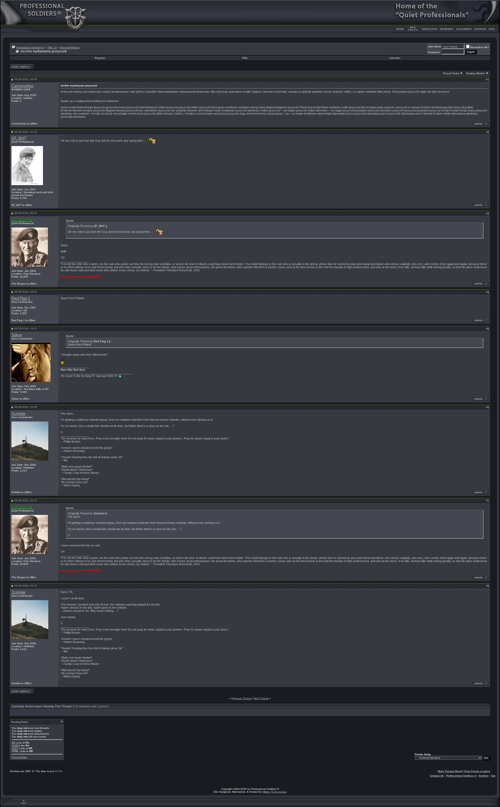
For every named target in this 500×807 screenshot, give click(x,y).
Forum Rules (19, 757)
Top (493, 775)
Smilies (16, 745)
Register (100, 57)
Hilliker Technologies (274, 791)
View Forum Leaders (477, 771)
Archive (484, 775)
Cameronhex (22, 86)
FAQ (244, 57)
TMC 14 (52, 47)
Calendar (395, 57)
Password (434, 52)
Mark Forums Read (450, 771)
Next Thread (261, 698)
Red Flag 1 (20, 298)
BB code (17, 742)
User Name (434, 46)
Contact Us (437, 775)
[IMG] (15, 748)
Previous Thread (241, 698)
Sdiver (16, 335)
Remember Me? (479, 47)
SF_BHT (18, 138)
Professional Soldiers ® (30, 47)
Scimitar (18, 414)
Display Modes (475, 73)
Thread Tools (451, 73)
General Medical (69, 47)
